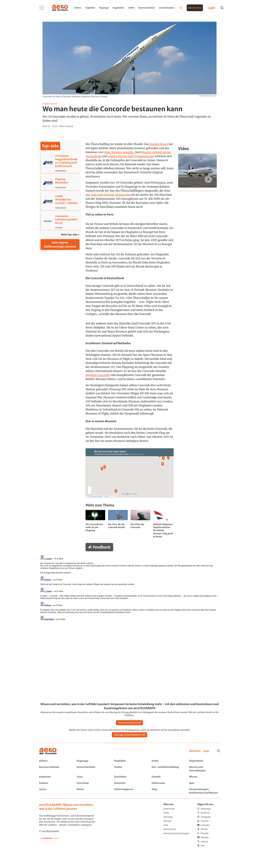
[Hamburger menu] (41, 7)
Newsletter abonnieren (129, 722)
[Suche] (218, 750)
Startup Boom (158, 144)
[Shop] (167, 791)
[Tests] (92, 777)
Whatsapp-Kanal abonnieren (128, 734)
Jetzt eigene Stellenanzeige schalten (60, 244)
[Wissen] (204, 777)
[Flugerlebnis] (204, 761)
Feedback (101, 547)
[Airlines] (54, 761)
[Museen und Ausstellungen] (204, 768)
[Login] (206, 751)
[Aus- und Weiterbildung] (167, 768)
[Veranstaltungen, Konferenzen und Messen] (204, 791)
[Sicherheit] (129, 783)
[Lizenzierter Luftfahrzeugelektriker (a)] (60, 221)
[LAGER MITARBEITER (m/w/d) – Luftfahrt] (60, 201)
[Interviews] (92, 783)
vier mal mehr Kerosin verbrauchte (108, 194)
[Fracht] (167, 761)
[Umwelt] (167, 777)
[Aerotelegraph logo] (60, 7)
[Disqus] (129, 587)
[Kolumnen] (54, 777)
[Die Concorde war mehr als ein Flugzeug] (96, 525)
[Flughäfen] (129, 761)
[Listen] (54, 791)
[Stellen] (129, 768)
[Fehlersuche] (167, 783)
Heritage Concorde (97, 375)
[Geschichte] (129, 777)
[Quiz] (204, 783)
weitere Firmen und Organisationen (131, 156)
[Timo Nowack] (66, 126)
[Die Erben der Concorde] (141, 525)
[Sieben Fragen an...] (129, 791)
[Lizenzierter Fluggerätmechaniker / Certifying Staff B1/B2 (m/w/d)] (60, 163)
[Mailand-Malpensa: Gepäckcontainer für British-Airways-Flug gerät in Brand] (163, 525)
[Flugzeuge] (92, 761)
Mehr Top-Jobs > (70, 234)
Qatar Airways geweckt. (118, 152)
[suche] (222, 8)
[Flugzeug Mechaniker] (60, 183)
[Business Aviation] (54, 768)
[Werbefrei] (194, 751)
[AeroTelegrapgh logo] (48, 751)
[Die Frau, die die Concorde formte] (118, 525)
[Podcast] (54, 783)
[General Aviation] (92, 768)
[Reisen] (92, 791)
